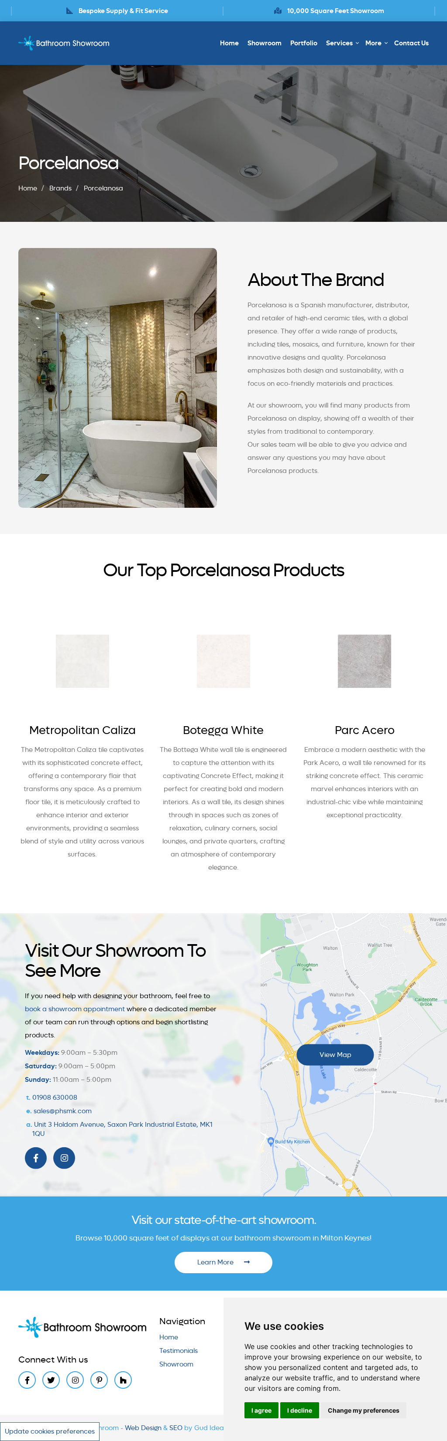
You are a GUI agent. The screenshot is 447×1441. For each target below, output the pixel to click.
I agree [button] (261, 1410)
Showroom (265, 43)
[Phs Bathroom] (64, 43)
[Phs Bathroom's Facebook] (36, 1158)
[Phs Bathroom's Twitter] (51, 1380)
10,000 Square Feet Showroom (335, 11)
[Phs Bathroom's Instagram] (64, 1158)
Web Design (144, 1428)
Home (229, 43)
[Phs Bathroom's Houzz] (123, 1380)
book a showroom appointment (75, 1009)
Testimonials (178, 1351)
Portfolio (303, 43)
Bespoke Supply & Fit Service (122, 11)
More (373, 43)
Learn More (216, 1262)
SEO (176, 1428)
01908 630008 (54, 1097)
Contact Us (411, 43)
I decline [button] (299, 1410)
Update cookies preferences (50, 1431)
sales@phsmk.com (63, 1111)
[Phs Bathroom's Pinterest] (99, 1380)
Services (339, 43)
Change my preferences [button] (363, 1410)
